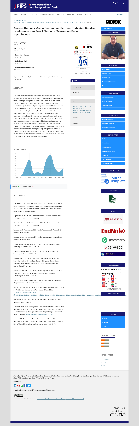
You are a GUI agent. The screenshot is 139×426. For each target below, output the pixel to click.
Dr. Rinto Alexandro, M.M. (113, 60)
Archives (60, 14)
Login (79, 14)
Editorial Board (106, 73)
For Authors (105, 143)
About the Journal (107, 86)
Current (34, 14)
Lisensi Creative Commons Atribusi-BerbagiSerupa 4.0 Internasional (60, 399)
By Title (104, 326)
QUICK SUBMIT (107, 28)
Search (88, 14)
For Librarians (106, 147)
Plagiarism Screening (108, 123)
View (119, 269)
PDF (75, 81)
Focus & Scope (106, 69)
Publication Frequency (108, 127)
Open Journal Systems (108, 151)
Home (16, 14)
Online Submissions (107, 97)
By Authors (105, 322)
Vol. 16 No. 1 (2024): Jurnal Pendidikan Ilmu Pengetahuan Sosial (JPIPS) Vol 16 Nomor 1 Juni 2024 (49, 22)
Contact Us (105, 155)
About (23, 14)
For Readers (105, 139)
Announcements (47, 14)
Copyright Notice (107, 101)
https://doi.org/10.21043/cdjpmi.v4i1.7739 (40, 314)
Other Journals (106, 159)
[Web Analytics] (114, 269)
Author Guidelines (107, 105)
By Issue (104, 318)
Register (70, 14)
